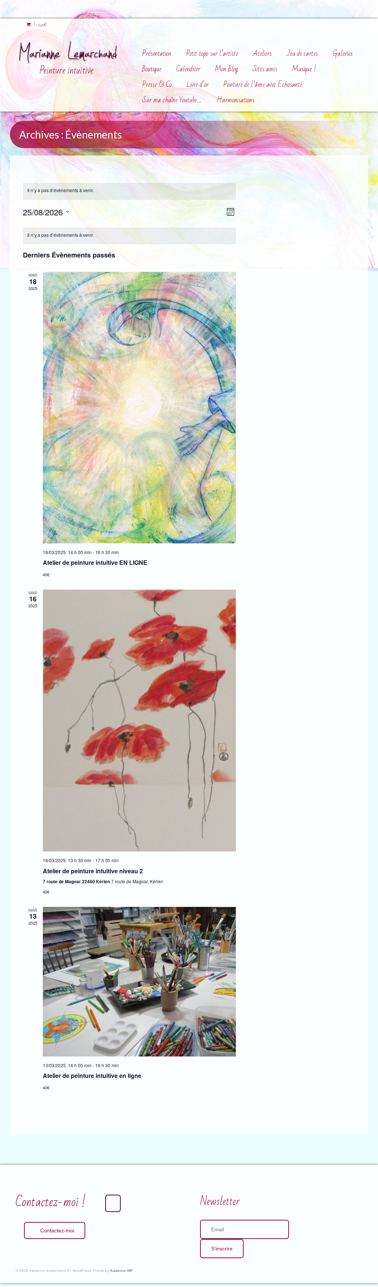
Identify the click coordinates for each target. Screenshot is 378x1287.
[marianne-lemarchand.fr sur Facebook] (113, 1203)
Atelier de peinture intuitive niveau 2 (93, 871)
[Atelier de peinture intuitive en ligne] (139, 981)
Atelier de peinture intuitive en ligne (92, 1075)
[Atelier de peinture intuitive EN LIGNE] (139, 407)
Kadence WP (121, 1271)
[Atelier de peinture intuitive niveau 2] (139, 721)
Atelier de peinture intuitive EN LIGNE (95, 562)
